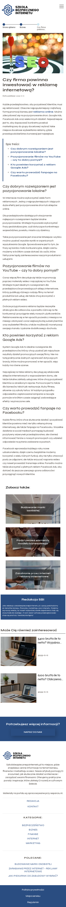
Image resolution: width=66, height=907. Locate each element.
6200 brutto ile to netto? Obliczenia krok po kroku (49, 677)
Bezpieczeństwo (33, 825)
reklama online (43, 111)
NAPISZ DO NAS (33, 732)
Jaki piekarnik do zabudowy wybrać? (33, 875)
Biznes (23, 27)
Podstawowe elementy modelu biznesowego (33, 542)
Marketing (33, 843)
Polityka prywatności (33, 889)
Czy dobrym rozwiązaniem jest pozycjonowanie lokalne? (32, 150)
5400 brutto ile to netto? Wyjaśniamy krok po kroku (51, 641)
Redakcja (33, 800)
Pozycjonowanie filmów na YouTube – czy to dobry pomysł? (36, 158)
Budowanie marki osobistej (33, 509)
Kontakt (33, 806)
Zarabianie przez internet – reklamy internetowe (33, 575)
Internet (33, 838)
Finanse (33, 834)
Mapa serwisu (33, 895)
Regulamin (33, 902)
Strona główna (9, 27)
